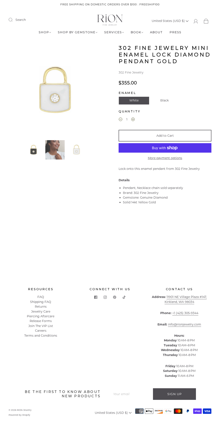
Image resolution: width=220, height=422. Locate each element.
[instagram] (105, 297)
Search (20, 20)
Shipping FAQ (40, 302)
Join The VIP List (40, 326)
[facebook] (96, 297)
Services (113, 32)
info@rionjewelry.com (184, 324)
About (156, 32)
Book (136, 32)
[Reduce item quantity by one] (120, 120)
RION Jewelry (24, 410)
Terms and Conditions (40, 336)
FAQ (40, 297)
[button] (18, 91)
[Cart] (206, 21)
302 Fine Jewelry (131, 72)
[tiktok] (124, 297)
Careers (40, 331)
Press (175, 32)
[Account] (196, 21)
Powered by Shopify (19, 415)
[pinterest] (114, 297)
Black (164, 100)
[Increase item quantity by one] (133, 120)
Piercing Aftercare (40, 316)
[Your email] (131, 394)
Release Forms (41, 321)
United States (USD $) (169, 21)
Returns (41, 306)
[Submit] (13, 19)
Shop (44, 32)
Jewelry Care (40, 311)
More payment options (165, 158)
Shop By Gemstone (76, 32)
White (134, 100)
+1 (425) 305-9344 (185, 313)
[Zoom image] (55, 91)
